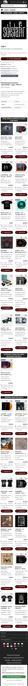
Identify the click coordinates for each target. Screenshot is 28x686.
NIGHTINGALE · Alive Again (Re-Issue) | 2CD (20, 328)
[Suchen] (25, 5)
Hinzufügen (8, 157)
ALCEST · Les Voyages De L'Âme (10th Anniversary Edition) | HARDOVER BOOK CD (7, 328)
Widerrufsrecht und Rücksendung (13, 657)
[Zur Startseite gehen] (5, 2)
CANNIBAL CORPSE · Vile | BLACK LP (20, 492)
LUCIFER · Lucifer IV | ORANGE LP (6, 414)
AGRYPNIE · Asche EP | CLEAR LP (21, 414)
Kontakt (7, 660)
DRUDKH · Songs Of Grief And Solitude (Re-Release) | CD (6, 530)
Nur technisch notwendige (14, 680)
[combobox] (12, 5)
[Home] (2, 10)
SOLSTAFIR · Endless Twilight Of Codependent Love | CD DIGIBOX (6, 289)
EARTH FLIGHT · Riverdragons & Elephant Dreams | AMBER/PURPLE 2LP (6, 373)
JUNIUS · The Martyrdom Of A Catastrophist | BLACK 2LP (20, 251)
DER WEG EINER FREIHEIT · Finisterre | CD (20, 607)
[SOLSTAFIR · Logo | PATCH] (14, 29)
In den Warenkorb (15, 59)
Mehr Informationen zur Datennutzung (13, 672)
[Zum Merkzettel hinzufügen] (11, 124)
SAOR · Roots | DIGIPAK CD (5, 452)
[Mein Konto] (17, 2)
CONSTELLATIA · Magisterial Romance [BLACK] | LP (21, 175)
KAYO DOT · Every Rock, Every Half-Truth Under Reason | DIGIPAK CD (7, 138)
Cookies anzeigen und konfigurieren (14, 684)
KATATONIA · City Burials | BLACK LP (6, 175)
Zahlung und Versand (13, 655)
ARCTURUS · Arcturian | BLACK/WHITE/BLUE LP (20, 138)
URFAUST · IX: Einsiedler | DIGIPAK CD (19, 530)
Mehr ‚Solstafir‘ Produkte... (9, 76)
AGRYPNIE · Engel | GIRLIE (6, 492)
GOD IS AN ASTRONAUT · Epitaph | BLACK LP (20, 289)
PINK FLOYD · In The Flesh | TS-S (6, 213)
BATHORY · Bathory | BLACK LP (20, 567)
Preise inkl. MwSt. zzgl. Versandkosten (11, 48)
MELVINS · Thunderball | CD (6, 251)
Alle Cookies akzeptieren (14, 677)
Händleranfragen (16, 660)
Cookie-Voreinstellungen (14, 662)
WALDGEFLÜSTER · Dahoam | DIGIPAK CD (7, 567)
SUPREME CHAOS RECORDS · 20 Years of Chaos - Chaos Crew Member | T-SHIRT (7, 607)
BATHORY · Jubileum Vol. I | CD (20, 452)
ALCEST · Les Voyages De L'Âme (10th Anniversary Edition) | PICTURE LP (21, 213)
